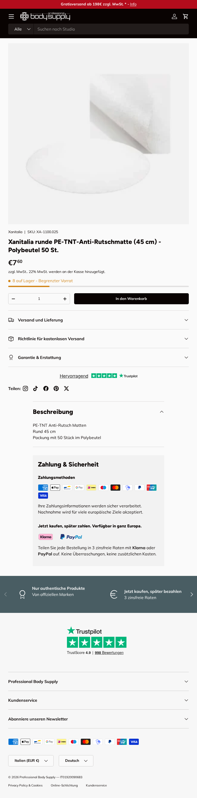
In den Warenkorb (131, 298)
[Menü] (11, 16)
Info (103, 4)
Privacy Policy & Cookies (25, 785)
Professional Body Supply (37, 777)
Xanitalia (15, 232)
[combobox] (98, 29)
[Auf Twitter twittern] (66, 388)
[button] (185, 16)
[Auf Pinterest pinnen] (56, 388)
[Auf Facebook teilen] (46, 388)
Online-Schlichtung (64, 785)
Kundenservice (96, 785)
